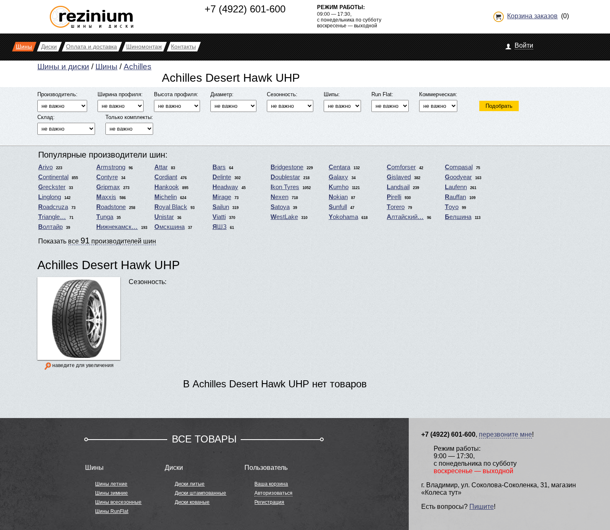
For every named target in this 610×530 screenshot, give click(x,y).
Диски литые (190, 484)
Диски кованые (192, 502)
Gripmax (108, 187)
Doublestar (285, 177)
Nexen (279, 197)
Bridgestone (287, 167)
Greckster (52, 187)
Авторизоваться (273, 493)
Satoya (280, 207)
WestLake (284, 217)
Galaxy (338, 177)
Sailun (220, 207)
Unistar (164, 217)
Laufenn (456, 187)
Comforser (401, 167)
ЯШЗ (219, 227)
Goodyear (458, 177)
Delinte (221, 177)
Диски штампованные (200, 493)
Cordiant (165, 177)
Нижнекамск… (117, 227)
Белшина (458, 217)
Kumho (339, 187)
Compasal (459, 167)
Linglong (49, 197)
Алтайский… (405, 217)
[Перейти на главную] (91, 13)
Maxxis (106, 197)
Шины (106, 66)
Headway (225, 187)
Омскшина (169, 227)
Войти (524, 45)
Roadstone (111, 207)
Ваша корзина (271, 484)
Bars (219, 167)
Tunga (104, 217)
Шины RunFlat (111, 511)
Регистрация (269, 502)
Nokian (338, 197)
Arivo (45, 167)
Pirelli (394, 197)
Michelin (165, 197)
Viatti (219, 217)
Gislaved (399, 177)
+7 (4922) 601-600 (245, 9)
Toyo (452, 207)
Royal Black (170, 207)
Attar (161, 167)
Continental (53, 177)
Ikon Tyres (285, 187)
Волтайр (50, 227)
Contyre (107, 177)
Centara (339, 167)
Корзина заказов (532, 15)
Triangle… (52, 217)
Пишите (481, 506)
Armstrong (110, 167)
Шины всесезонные (118, 502)
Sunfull (338, 207)
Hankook (166, 187)
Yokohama (343, 217)
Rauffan (455, 197)
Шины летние (111, 484)
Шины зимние (111, 493)
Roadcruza (53, 207)
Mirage (221, 197)
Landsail (398, 187)
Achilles (137, 66)
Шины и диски (63, 66)
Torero (396, 207)
